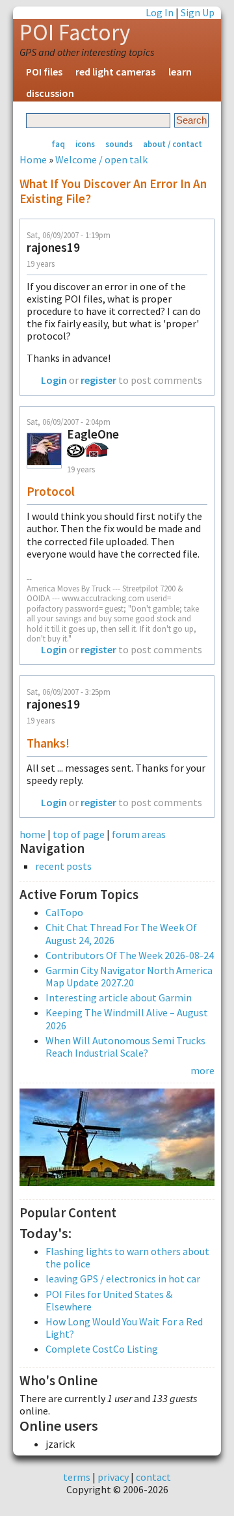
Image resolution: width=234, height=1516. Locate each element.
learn (180, 71)
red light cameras (115, 71)
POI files (44, 71)
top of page (79, 834)
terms (76, 1476)
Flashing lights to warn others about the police (127, 1257)
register (98, 379)
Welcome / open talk (101, 159)
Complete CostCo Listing (102, 1348)
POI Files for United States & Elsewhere (109, 1300)
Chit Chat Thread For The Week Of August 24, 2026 (121, 933)
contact (153, 1476)
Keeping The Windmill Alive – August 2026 (127, 1018)
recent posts (63, 866)
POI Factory (75, 32)
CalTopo (64, 912)
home (33, 834)
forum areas (139, 834)
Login (54, 379)
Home (33, 159)
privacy (113, 1476)
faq (58, 144)
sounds (119, 144)
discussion (50, 93)
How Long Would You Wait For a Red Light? (124, 1327)
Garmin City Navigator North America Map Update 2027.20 (129, 976)
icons (85, 144)
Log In (160, 12)
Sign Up (197, 12)
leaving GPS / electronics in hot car (123, 1278)
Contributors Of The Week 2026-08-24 (130, 955)
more (202, 1070)
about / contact (172, 144)
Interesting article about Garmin (119, 997)
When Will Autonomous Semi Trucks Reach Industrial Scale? (125, 1046)
